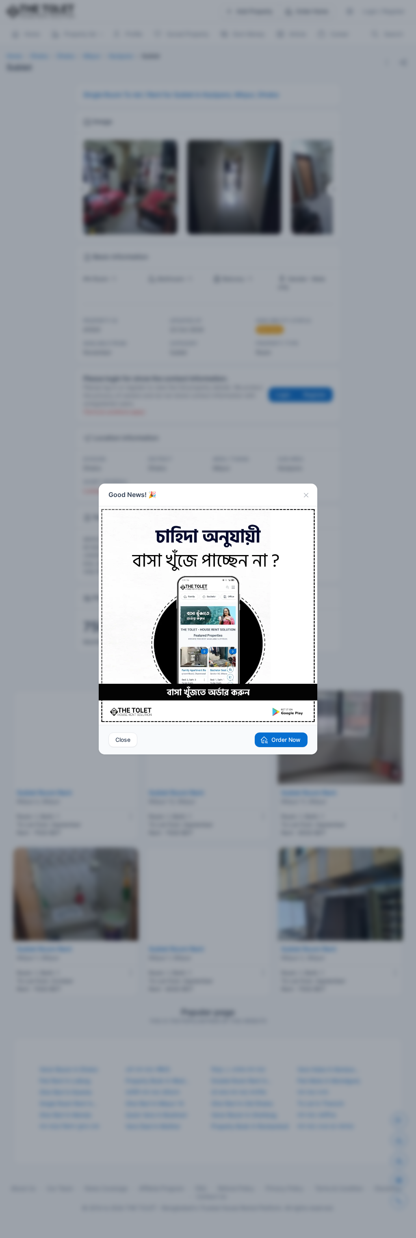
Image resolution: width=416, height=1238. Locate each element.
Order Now (286, 739)
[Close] (306, 495)
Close (122, 739)
